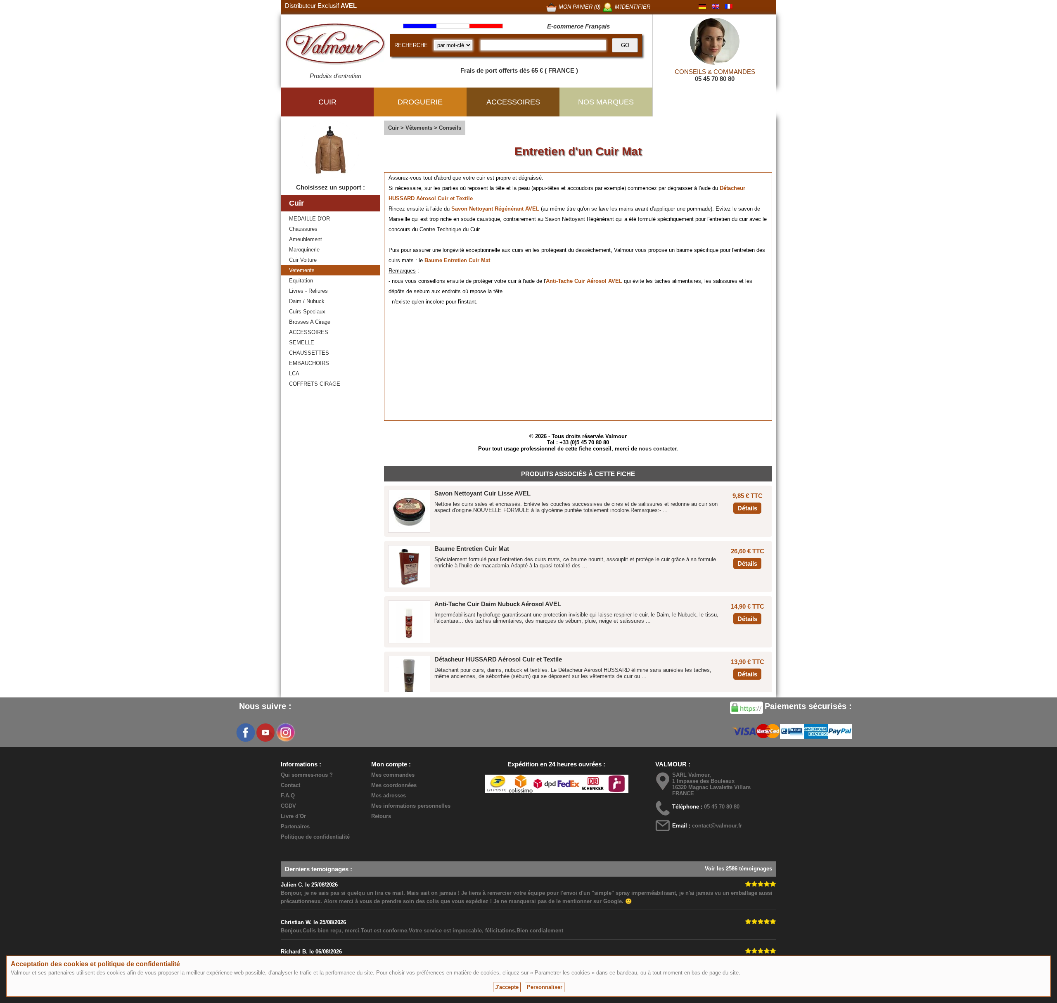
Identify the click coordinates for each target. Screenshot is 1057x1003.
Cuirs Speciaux (307, 311)
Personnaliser (544, 987)
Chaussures (303, 229)
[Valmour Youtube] (265, 732)
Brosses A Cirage (309, 322)
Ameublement (305, 239)
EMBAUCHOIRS (309, 363)
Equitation (301, 280)
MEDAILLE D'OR (309, 219)
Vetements (302, 270)
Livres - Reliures (308, 291)
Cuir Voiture (303, 260)
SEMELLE (301, 342)
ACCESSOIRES (308, 332)
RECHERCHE (411, 45)
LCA (294, 373)
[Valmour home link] (335, 45)
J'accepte (507, 987)
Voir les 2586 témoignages (738, 868)
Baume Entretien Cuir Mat (457, 260)
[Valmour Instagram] (285, 732)
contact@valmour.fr (717, 826)
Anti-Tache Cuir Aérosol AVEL (584, 281)
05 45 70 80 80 (715, 78)
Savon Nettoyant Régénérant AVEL (496, 209)
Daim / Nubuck (307, 301)
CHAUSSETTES (309, 353)
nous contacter (657, 449)
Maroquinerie (304, 250)
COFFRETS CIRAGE (314, 384)
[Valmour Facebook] (246, 732)
